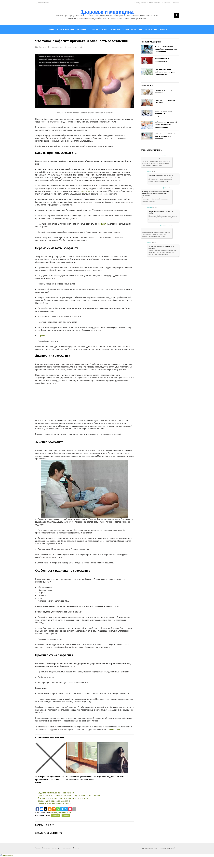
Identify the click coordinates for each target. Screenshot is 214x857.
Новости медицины (65, 29)
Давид (149, 242)
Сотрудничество (140, 2)
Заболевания (83, 29)
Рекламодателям (155, 2)
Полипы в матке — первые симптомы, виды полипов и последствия (69, 795)
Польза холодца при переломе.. (163, 91)
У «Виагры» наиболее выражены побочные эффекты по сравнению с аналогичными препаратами (155, 193)
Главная (50, 29)
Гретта (149, 208)
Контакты (167, 2)
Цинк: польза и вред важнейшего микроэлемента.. (163, 113)
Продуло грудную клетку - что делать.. (166, 101)
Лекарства (115, 29)
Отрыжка (42, 336)
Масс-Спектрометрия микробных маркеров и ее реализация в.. (166, 49)
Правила (76, 848)
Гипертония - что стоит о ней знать (153, 159)
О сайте (176, 2)
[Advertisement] (84, 402)
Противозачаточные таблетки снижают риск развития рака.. (165, 71)
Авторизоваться (43, 2)
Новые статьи (66, 848)
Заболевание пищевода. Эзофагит (54, 801)
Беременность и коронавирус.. (162, 59)
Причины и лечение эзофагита (151, 230)
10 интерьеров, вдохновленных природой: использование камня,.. (49, 779)
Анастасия (163, 226)
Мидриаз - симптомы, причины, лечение (56, 793)
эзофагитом (84, 191)
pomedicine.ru (114, 729)
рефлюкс (66, 815)
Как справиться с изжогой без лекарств (160, 175)
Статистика (46, 848)
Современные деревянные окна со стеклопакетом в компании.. (81, 778)
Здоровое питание (99, 29)
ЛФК (140, 29)
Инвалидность (129, 29)
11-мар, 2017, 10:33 (56, 47)
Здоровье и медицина (107, 11)
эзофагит (102, 224)
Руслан (164, 188)
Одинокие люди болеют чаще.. (111, 776)
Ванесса (164, 155)
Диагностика (151, 29)
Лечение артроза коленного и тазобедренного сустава (63, 798)
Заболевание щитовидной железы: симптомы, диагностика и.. (166, 124)
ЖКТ (69, 47)
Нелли (149, 171)
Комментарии (56, 848)
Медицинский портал (61, 813)
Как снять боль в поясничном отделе (54, 804)
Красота (163, 29)
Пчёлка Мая (41, 47)
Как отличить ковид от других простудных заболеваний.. (165, 136)
